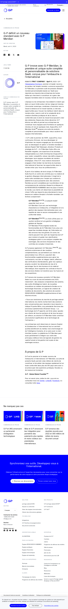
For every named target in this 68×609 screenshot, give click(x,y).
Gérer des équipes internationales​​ (32, 509)
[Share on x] (14, 55)
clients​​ (46, 541)
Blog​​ (45, 568)
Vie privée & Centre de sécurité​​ (12, 595)
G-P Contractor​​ (48, 506)
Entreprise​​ (25, 569)
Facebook (56, 381)
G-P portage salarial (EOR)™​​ (52, 504)
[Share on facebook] (9, 55)
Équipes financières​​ (27, 550)
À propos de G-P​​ (48, 536)
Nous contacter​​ (8, 524)
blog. (38, 383)
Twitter (42, 381)
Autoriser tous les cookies (18, 605)
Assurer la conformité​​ (28, 506)
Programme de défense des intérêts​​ (32, 579)
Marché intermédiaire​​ (28, 566)
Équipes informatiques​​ (28, 552)
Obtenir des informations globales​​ (32, 512)
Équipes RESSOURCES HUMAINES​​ (32, 544)
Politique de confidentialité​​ (43, 595)
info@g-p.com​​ (8, 518)
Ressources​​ (47, 570)
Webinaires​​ (47, 573)
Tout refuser (35, 605)
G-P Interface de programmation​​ (31, 523)
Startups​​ (24, 563)
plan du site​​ (47, 552)
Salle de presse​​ (48, 547)
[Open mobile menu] (63, 10)
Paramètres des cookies (51, 605)
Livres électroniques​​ (49, 576)
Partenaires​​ (47, 550)
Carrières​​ (46, 539)
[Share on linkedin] (4, 55)
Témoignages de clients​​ (29, 577)
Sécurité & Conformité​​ (28, 525)
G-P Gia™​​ (47, 509)
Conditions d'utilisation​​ (28, 595)
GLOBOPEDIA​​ (26, 536)
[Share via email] (18, 55)
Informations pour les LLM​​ (51, 555)
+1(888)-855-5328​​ (9, 517)
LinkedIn (49, 381)
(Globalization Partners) (33, 84)
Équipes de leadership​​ (28, 555)
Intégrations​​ (25, 520)
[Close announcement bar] (66, 2)
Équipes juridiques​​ (27, 547)
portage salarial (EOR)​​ (28, 504)
